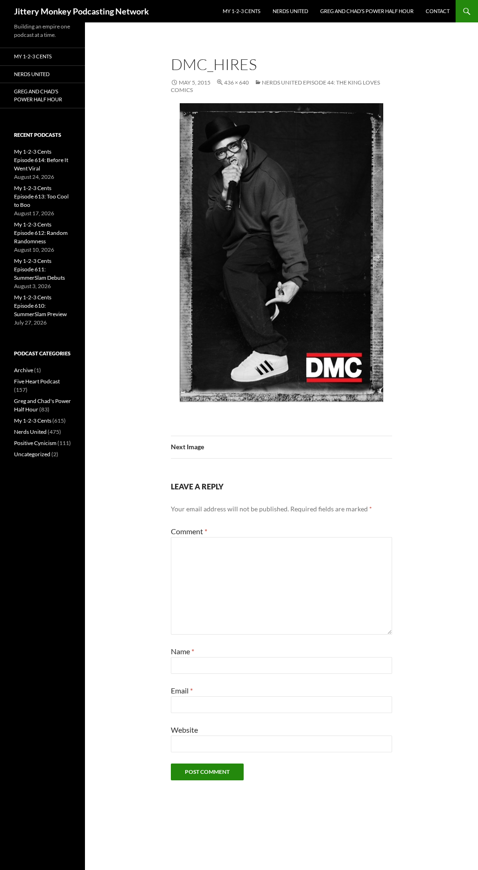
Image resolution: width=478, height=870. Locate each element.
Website (184, 729)
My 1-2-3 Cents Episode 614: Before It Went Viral (41, 160)
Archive (23, 370)
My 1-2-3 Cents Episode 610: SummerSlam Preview (40, 306)
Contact (438, 11)
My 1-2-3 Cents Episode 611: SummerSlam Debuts (39, 269)
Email (182, 690)
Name (182, 651)
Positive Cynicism (35, 442)
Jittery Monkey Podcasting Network (81, 11)
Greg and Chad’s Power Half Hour (367, 11)
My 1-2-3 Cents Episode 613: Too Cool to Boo (41, 196)
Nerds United (290, 11)
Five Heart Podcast (37, 381)
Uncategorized (32, 454)
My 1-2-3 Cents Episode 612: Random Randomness (41, 233)
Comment (189, 531)
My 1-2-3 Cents (241, 11)
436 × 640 (236, 82)
